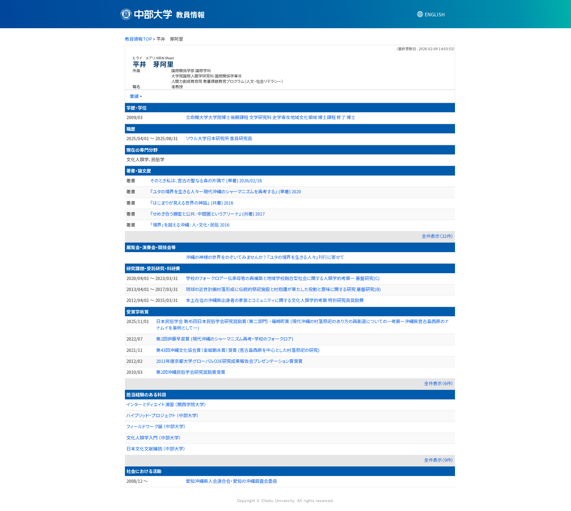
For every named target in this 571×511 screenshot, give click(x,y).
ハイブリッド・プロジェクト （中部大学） (162, 415)
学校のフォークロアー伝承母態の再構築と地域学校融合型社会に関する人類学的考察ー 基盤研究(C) (282, 278)
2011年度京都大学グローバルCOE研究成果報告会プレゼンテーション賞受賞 (229, 361)
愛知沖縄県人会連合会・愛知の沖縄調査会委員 (231, 481)
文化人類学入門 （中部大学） (153, 437)
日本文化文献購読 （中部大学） (156, 448)
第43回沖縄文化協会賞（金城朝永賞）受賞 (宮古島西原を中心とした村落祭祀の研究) (237, 350)
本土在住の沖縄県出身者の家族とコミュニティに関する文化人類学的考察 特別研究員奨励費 (275, 300)
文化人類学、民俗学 (145, 159)
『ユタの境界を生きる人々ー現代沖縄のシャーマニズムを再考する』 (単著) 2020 (225, 191)
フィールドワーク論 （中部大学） (156, 426)
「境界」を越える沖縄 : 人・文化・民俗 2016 (189, 225)
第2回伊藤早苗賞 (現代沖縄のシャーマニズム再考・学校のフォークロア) (224, 339)
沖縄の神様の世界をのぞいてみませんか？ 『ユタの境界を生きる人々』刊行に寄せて (265, 257)
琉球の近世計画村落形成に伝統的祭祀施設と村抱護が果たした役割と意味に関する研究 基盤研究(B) (283, 289)
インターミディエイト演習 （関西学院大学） (166, 404)
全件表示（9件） (439, 460)
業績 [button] (134, 96)
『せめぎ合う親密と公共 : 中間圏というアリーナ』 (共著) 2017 (207, 214)
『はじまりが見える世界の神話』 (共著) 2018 (191, 203)
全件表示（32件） (438, 236)
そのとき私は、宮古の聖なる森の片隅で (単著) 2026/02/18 (206, 180)
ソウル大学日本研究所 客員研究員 (219, 138)
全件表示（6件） (439, 383)
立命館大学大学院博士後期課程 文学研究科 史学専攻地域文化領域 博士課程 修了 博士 (270, 117)
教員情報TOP (138, 39)
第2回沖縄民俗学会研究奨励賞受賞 (190, 372)
